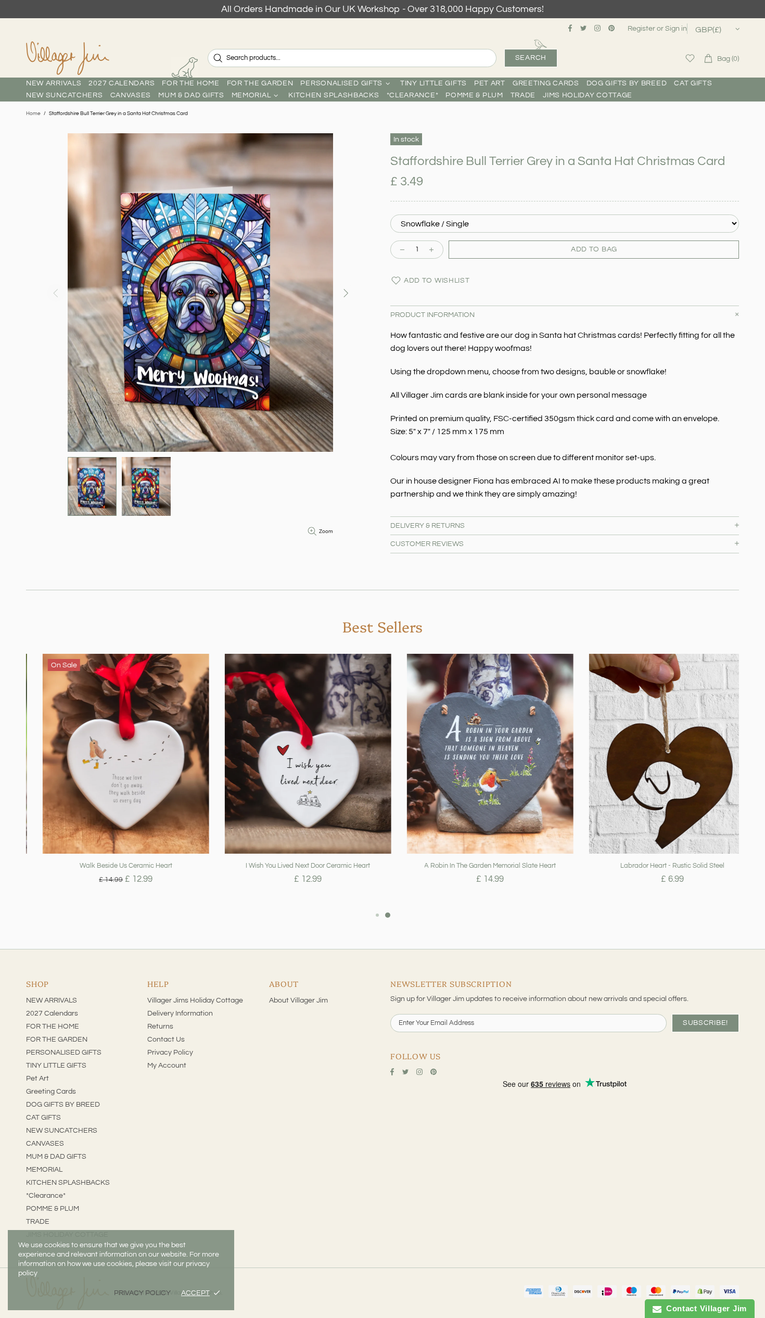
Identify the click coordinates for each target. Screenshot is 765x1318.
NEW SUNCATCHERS (61, 1130)
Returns (160, 1026)
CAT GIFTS (43, 1117)
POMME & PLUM (52, 1208)
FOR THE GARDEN (56, 1039)
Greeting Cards (51, 1091)
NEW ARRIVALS (51, 1000)
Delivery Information (180, 1013)
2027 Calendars (52, 1013)
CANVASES (45, 1143)
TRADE (37, 1221)
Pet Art (37, 1078)
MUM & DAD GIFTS (56, 1156)
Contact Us (166, 1039)
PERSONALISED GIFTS (63, 1052)
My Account (166, 1065)
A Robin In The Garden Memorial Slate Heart (292, 865)
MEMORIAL (44, 1169)
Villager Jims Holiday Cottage (195, 1000)
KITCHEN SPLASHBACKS (68, 1182)
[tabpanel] (109, 781)
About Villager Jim (298, 1000)
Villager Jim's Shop (67, 58)
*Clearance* (46, 1195)
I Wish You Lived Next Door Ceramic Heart (109, 865)
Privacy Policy (170, 1052)
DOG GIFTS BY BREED (63, 1104)
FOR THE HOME (52, 1026)
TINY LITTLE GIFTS (56, 1065)
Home (33, 113)
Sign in (676, 28)
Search (530, 57)
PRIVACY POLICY (142, 1293)
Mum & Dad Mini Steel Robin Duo (656, 865)
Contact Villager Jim (704, 1308)
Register (641, 28)
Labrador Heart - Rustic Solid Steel (474, 865)
